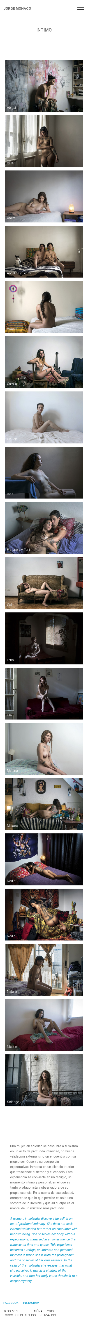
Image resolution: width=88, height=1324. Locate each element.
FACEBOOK (11, 1302)
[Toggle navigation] (80, 7)
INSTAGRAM (31, 1302)
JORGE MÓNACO (17, 9)
